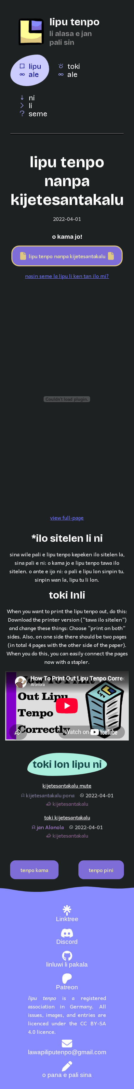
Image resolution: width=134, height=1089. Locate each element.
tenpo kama (34, 870)
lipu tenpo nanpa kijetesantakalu (67, 256)
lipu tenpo (74, 22)
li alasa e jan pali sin (70, 38)
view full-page (67, 517)
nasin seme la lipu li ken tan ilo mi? (67, 276)
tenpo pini (101, 870)
